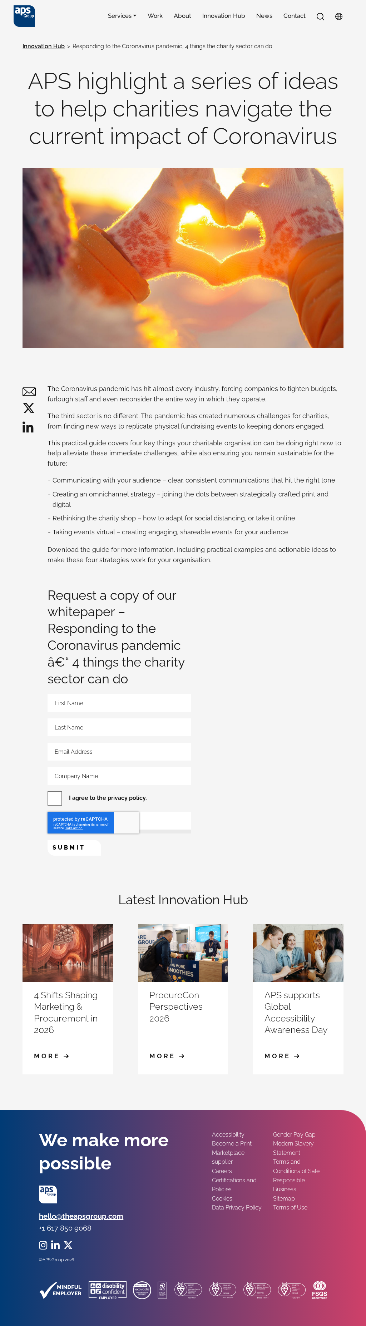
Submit (69, 847)
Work (155, 15)
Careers (222, 1171)
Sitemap (284, 1198)
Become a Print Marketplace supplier (232, 1152)
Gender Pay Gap (294, 1134)
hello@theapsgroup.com (81, 1216)
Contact (294, 15)
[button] (320, 16)
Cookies (222, 1198)
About (182, 15)
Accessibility (228, 1134)
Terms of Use (290, 1207)
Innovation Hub (223, 15)
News (264, 15)
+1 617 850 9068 (65, 1228)
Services (120, 15)
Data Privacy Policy (237, 1207)
